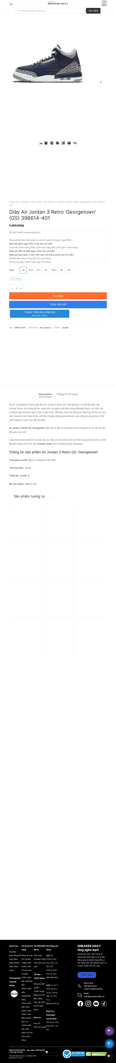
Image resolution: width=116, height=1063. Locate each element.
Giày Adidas (14, 963)
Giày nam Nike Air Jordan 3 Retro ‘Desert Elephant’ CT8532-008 (88, 612)
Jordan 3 (24, 475)
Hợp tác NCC (39, 1002)
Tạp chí (37, 1023)
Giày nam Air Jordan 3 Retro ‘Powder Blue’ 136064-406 (88, 539)
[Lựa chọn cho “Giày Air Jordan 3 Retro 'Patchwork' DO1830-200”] (67, 588)
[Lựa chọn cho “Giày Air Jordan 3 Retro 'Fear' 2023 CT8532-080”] (67, 552)
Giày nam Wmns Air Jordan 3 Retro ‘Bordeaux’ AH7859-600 (27, 612)
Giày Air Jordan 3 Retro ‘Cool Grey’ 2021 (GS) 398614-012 (88, 651)
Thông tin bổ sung (67, 394)
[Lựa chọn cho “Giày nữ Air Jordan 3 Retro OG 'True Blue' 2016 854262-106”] (36, 515)
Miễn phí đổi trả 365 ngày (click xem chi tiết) (32, 251)
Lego (11, 970)
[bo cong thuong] (74, 1054)
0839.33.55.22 (52, 1003)
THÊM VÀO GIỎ (58, 304)
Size (11, 270)
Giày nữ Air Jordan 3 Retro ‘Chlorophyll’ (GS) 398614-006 (26, 576)
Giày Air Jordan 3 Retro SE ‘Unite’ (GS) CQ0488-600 (58, 651)
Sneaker (24, 202)
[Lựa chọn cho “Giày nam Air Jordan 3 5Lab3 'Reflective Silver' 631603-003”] (67, 515)
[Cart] (11, 3)
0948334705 (96, 989)
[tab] (45, 394)
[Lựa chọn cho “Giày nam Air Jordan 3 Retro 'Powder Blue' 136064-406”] (98, 515)
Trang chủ (14, 202)
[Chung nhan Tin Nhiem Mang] (53, 1054)
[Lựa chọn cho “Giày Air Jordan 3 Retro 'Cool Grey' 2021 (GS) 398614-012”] (98, 627)
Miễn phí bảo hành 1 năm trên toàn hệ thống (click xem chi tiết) (41, 254)
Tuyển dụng (39, 991)
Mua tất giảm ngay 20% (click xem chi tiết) (30, 243)
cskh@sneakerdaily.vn (94, 996)
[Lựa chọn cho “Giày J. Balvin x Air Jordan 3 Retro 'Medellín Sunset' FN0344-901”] (98, 552)
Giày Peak (13, 966)
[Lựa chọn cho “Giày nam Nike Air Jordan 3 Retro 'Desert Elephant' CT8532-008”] (98, 588)
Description (45, 394)
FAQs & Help (27, 955)
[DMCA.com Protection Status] (96, 1054)
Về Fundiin (26, 959)
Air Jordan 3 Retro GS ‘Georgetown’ (27, 428)
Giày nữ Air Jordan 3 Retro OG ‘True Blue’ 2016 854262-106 (25, 539)
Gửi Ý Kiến (87, 975)
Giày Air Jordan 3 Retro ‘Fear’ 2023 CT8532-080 (57, 576)
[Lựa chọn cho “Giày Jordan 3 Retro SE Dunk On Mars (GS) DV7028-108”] (36, 627)
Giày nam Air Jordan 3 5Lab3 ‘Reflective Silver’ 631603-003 (57, 539)
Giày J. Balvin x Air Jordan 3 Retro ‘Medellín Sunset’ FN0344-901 (89, 576)
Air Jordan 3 (49, 202)
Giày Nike (13, 959)
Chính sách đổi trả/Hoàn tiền (27, 981)
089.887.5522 (52, 977)
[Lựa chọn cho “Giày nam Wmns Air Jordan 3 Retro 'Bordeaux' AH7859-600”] (36, 588)
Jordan (65, 327)
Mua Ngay (58, 295)
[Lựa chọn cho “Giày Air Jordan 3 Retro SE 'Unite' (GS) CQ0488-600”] (67, 627)
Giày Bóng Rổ (15, 955)
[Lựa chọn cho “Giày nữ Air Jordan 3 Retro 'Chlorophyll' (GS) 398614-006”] (36, 552)
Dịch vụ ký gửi (40, 1027)
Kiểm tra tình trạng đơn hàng (27, 1036)
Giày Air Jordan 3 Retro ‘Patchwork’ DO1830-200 (57, 612)
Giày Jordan (36, 202)
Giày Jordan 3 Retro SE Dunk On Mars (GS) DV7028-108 (26, 651)
